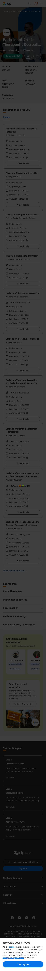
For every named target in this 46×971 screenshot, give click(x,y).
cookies (12, 947)
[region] (23, 954)
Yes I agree (23, 964)
